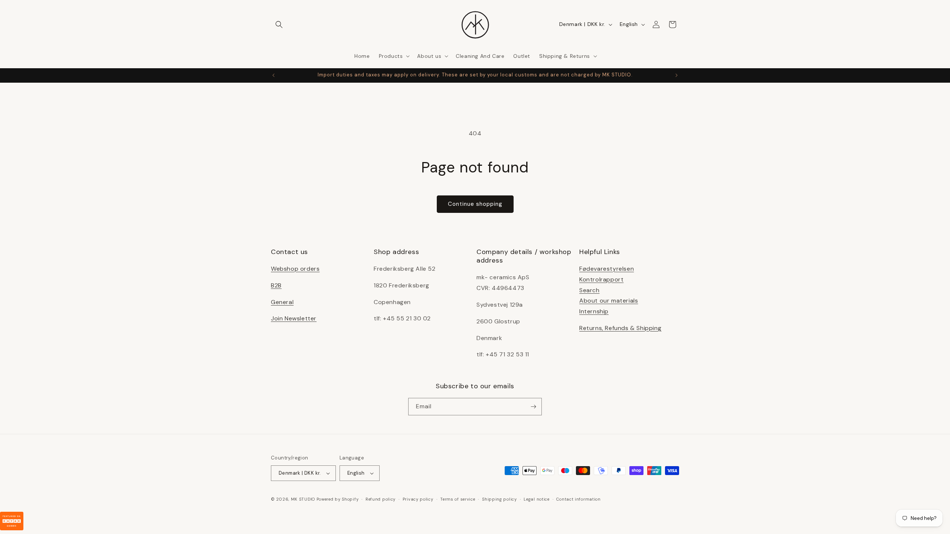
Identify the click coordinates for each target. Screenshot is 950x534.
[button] (279, 24)
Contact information (578, 499)
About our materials (608, 300)
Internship (594, 311)
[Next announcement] (676, 75)
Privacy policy (418, 499)
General (282, 302)
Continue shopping (475, 204)
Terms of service (457, 499)
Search (589, 290)
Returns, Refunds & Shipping (620, 328)
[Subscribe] (533, 406)
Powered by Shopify (338, 499)
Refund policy (381, 499)
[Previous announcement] (273, 75)
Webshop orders (295, 269)
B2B (276, 285)
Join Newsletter (294, 318)
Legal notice (536, 499)
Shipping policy (499, 499)
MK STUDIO (304, 499)
